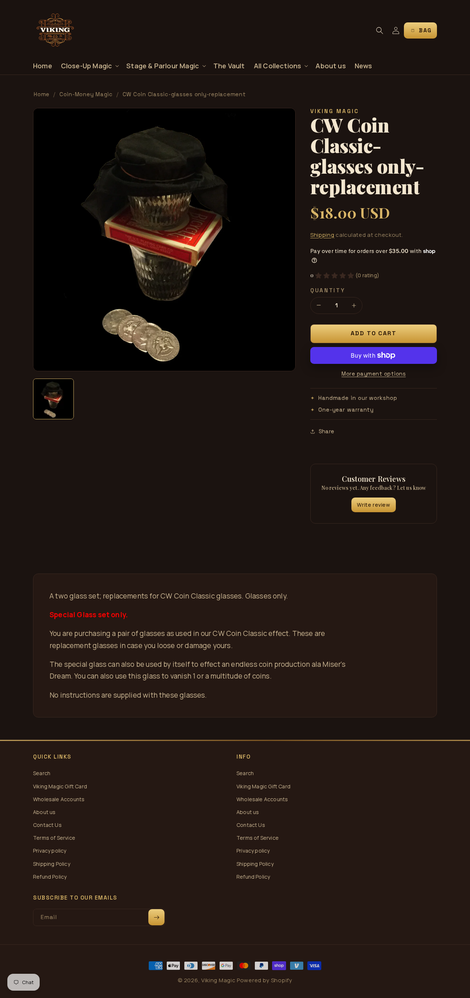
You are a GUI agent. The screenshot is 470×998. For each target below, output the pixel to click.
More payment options (373, 373)
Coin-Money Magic (86, 94)
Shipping (322, 235)
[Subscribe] (156, 917)
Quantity (327, 290)
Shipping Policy (51, 863)
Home (42, 94)
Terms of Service (54, 837)
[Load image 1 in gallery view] (53, 399)
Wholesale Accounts (58, 799)
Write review (373, 504)
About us (44, 812)
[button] (89, 66)
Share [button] (326, 431)
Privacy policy (49, 850)
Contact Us (47, 824)
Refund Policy (49, 876)
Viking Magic (218, 980)
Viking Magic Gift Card (60, 786)
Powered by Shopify (264, 980)
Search (41, 773)
